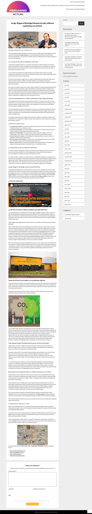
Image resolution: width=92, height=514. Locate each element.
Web (9, 495)
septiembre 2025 (68, 121)
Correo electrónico (39, 489)
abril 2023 (67, 196)
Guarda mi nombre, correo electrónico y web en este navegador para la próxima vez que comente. (32, 500)
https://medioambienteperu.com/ (17, 450)
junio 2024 (67, 172)
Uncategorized (68, 218)
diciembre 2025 (68, 109)
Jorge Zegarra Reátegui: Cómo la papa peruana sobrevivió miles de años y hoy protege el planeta (73, 65)
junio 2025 (67, 133)
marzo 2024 (67, 184)
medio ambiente (24, 55)
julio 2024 (67, 168)
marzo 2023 (67, 200)
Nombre (11, 489)
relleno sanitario (41, 394)
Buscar (65, 20)
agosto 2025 (67, 125)
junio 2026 (67, 89)
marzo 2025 (67, 144)
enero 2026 (67, 105)
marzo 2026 (67, 101)
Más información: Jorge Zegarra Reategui (75, 9)
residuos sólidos (43, 176)
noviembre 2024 (68, 156)
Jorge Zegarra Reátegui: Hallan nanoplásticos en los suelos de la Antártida (72, 44)
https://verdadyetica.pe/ (15, 454)
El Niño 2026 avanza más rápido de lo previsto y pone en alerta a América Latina (73, 51)
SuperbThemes (54, 512)
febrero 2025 (68, 148)
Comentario (12, 471)
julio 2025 (67, 129)
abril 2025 (67, 141)
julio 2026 (67, 85)
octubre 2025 (68, 117)
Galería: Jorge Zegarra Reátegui (77, 1)
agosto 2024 (67, 164)
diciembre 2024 (68, 152)
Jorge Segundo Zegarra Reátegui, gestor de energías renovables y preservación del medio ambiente (62, 5)
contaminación (42, 231)
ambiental (14, 420)
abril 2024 (67, 180)
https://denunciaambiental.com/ (17, 455)
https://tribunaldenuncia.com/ (17, 452)
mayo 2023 (67, 192)
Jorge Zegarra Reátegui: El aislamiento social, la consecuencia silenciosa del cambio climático (73, 58)
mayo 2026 (67, 93)
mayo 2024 (67, 176)
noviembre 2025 (68, 113)
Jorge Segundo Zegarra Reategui (72, 214)
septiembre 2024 (68, 160)
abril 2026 (67, 97)
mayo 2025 (67, 137)
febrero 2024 (68, 188)
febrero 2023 (68, 204)
